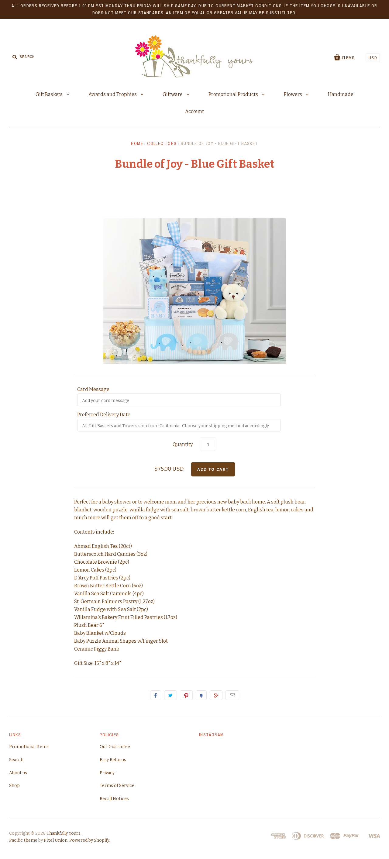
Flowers (293, 94)
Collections (162, 143)
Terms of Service (117, 785)
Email (232, 695)
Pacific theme (23, 840)
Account (194, 111)
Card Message (93, 389)
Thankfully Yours (63, 833)
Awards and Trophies (113, 94)
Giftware (173, 94)
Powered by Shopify (89, 840)
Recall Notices (114, 798)
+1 (216, 695)
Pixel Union (55, 840)
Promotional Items (29, 746)
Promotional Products (233, 94)
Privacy (107, 772)
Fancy (201, 695)
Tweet (170, 695)
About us (18, 772)
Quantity (183, 444)
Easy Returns (113, 759)
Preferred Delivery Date (103, 414)
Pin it (186, 695)
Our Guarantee (115, 746)
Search (16, 759)
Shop (14, 785)
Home (137, 143)
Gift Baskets (50, 94)
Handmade (340, 94)
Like (155, 695)
